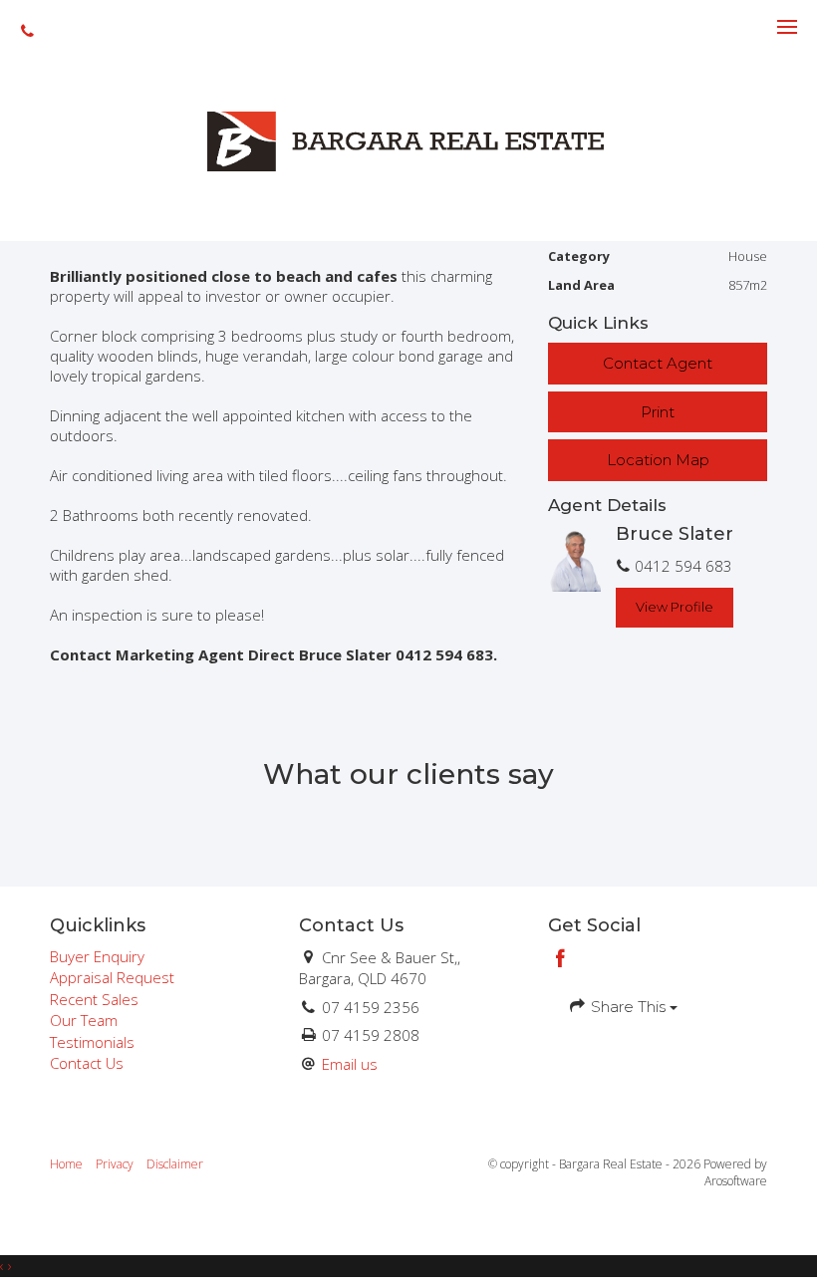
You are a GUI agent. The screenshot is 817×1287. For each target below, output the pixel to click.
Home (66, 1164)
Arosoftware (735, 1180)
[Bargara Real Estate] (408, 139)
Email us (350, 1064)
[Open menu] (787, 27)
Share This (628, 1006)
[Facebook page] (561, 959)
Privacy (115, 1164)
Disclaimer (174, 1164)
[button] (657, 411)
